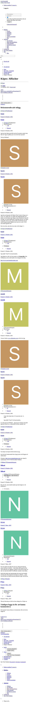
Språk (5, 647)
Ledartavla (6, 49)
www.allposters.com (13, 338)
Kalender (9, 32)
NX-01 (3, 528)
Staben (8, 35)
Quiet (3, 85)
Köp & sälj (12, 87)
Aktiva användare (11, 36)
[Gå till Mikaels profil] (3, 462)
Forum (8, 31)
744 (8, 558)
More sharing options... (6, 102)
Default (9, 653)
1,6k (8, 125)
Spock (3, 177)
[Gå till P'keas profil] (3, 578)
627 (8, 330)
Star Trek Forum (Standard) (13, 655)
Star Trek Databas (8, 50)
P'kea (2, 588)
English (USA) (10, 650)
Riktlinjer (9, 33)
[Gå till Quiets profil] (3, 83)
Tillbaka (9, 673)
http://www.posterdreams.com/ (12, 458)
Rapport (9, 128)
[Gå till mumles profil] (14, 289)
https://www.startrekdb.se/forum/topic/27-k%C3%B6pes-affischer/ (11, 92)
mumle (3, 300)
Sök (8, 46)
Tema (5, 652)
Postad (7, 116)
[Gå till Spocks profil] (14, 166)
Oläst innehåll (10, 43)
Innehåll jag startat (11, 45)
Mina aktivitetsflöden (12, 42)
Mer (8, 38)
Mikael (3, 471)
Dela (2, 89)
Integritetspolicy (8, 656)
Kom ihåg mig (10, 19)
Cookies (6, 659)
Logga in (9, 21)
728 (8, 477)
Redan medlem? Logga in (10, 5)
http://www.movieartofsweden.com (9, 260)
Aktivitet (6, 39)
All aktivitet (10, 40)
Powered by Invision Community (18, 662)
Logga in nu (4, 616)
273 (8, 593)
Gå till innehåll (4, 1)
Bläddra (6, 29)
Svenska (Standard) (11, 648)
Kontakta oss (7, 658)
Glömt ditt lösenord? (12, 24)
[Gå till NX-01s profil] (14, 518)
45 (7, 207)
